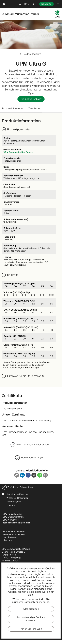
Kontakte (46, 3)
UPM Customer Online (14, 516)
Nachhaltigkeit (13, 501)
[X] (33, 475)
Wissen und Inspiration (17, 497)
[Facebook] (28, 475)
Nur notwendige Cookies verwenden (31, 619)
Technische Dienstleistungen (17, 522)
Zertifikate (34, 108)
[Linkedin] (22, 475)
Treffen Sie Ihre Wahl (31, 628)
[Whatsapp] (39, 475)
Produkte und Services (17, 494)
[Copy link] (16, 475)
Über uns (10, 505)
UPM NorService (11, 519)
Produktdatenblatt (31, 99)
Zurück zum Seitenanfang (20, 487)
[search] (34, 4)
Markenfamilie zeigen (32, 457)
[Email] (45, 475)
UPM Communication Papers (18, 152)
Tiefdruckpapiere (31, 54)
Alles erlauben (31, 608)
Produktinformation (13, 108)
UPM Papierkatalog (12, 513)
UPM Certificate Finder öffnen (32, 444)
